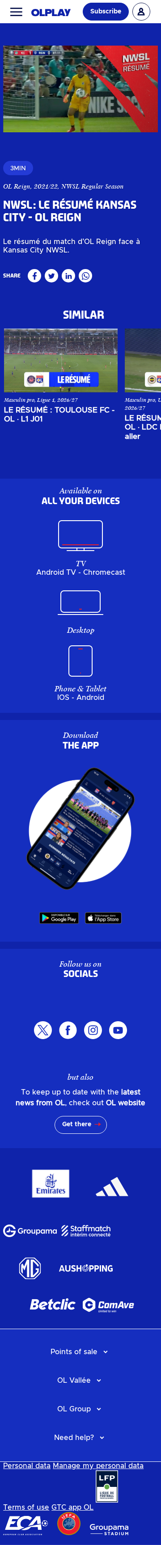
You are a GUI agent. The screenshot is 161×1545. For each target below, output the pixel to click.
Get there (76, 1124)
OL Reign (16, 186)
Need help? (74, 1437)
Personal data (27, 1465)
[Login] (141, 12)
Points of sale (74, 1352)
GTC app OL (72, 1507)
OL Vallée (74, 1380)
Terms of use (26, 1507)
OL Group (74, 1409)
